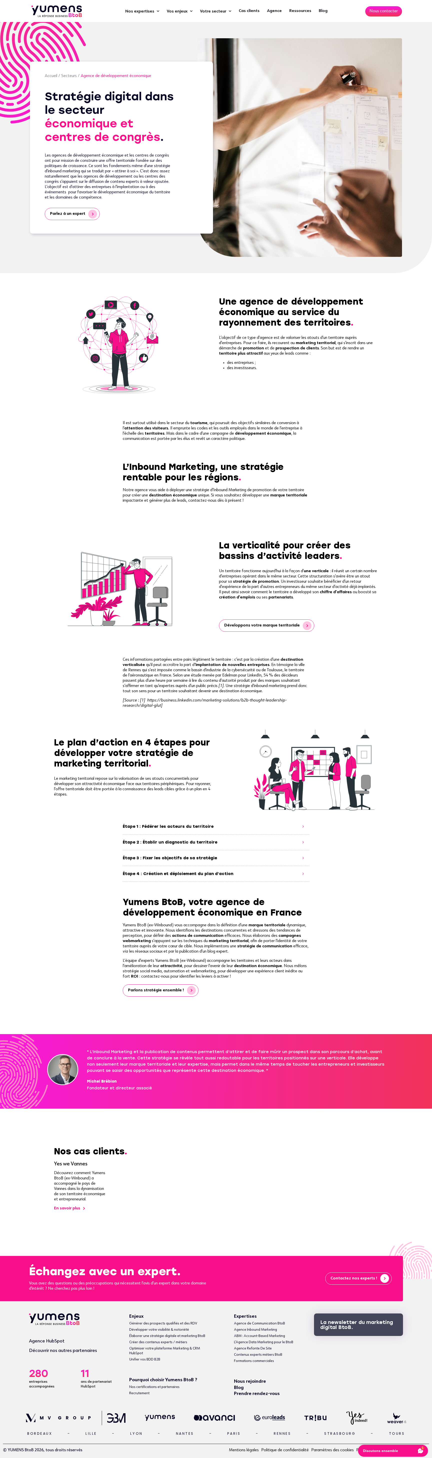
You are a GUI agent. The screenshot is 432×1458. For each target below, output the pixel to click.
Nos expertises (139, 12)
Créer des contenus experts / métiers (158, 1342)
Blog (323, 11)
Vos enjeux (177, 12)
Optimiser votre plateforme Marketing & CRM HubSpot (164, 1351)
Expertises (245, 1316)
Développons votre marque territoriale (262, 625)
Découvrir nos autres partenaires (63, 1350)
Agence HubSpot (46, 1341)
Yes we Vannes (71, 1164)
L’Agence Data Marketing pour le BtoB (263, 1342)
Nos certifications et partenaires (154, 1387)
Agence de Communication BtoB (259, 1323)
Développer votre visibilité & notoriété (159, 1329)
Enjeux (136, 1316)
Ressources (300, 11)
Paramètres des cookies (332, 1450)
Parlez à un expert (67, 214)
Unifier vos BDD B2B (144, 1359)
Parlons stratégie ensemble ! (156, 990)
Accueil (51, 76)
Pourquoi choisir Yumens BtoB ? (163, 1380)
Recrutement (139, 1393)
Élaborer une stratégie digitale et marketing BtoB (167, 1336)
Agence (274, 11)
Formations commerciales (254, 1361)
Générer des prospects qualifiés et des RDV (163, 1323)
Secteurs (69, 76)
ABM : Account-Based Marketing (259, 1336)
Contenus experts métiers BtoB (258, 1354)
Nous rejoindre (250, 1381)
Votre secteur (213, 12)
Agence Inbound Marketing (255, 1329)
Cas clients (249, 11)
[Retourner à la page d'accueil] (56, 11)
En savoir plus (67, 1208)
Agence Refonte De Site (253, 1348)
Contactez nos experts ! (353, 1278)
